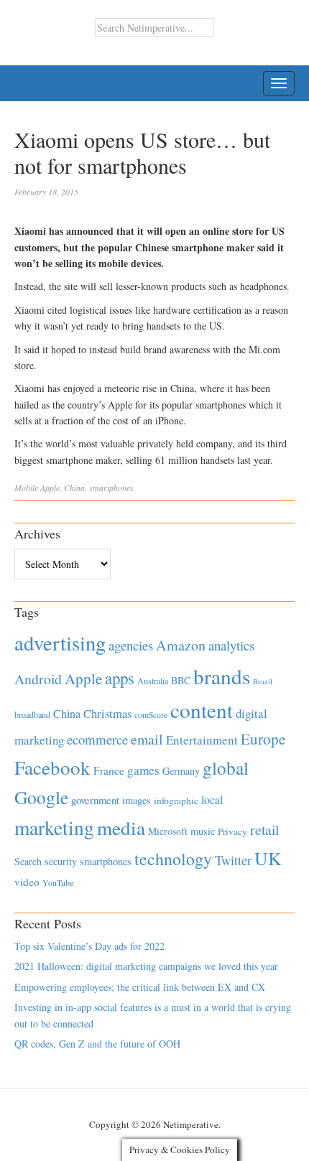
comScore (150, 714)
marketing (54, 827)
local (212, 799)
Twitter (233, 860)
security (61, 861)
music (202, 831)
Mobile (26, 487)
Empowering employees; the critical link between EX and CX (139, 987)
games (143, 770)
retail (264, 829)
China (74, 487)
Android (38, 679)
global (226, 767)
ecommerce (97, 739)
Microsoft (168, 831)
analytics (231, 645)
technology (173, 858)
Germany (181, 771)
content (201, 710)
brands (221, 676)
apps (119, 678)
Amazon (181, 645)
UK (268, 858)
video (27, 882)
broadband (32, 714)
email (147, 739)
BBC (180, 680)
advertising (60, 642)
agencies (131, 645)
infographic (176, 800)
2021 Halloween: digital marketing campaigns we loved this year (146, 966)
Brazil (262, 681)
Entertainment (202, 740)
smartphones (111, 487)
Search (28, 861)
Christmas (107, 713)
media (121, 827)
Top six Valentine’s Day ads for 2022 (89, 946)
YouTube (57, 882)
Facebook (52, 767)
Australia (152, 680)
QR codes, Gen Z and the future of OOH (97, 1043)
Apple (50, 487)
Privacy (232, 831)
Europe (263, 739)
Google (41, 797)
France (108, 770)
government (95, 800)
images (136, 800)
